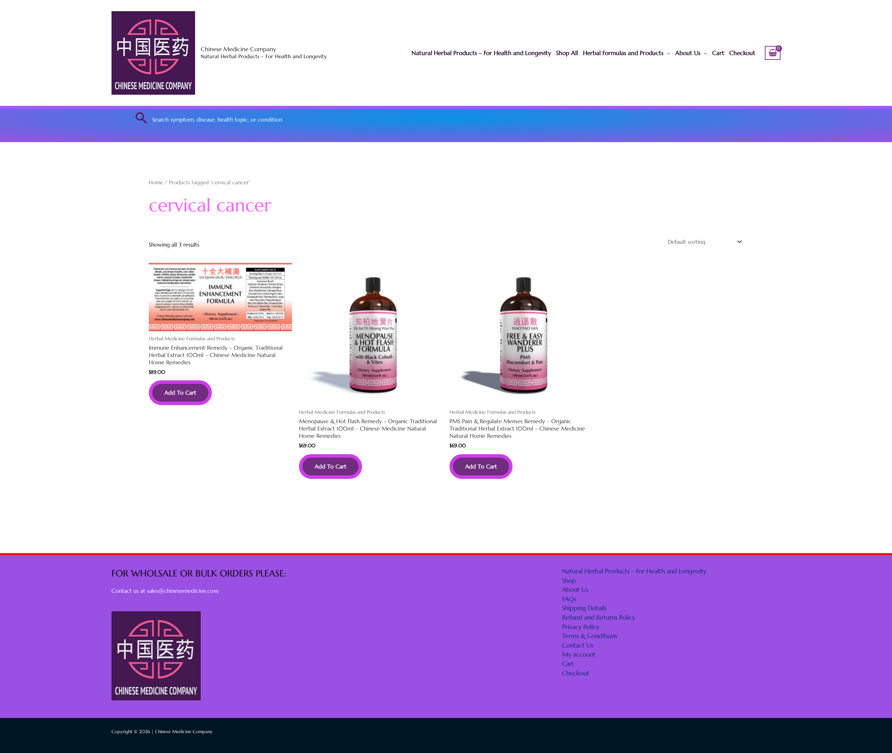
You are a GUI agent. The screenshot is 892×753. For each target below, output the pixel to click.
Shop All (567, 53)
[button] (141, 117)
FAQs (569, 599)
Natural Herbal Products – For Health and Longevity (481, 53)
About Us (687, 53)
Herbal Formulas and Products (623, 53)
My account (579, 654)
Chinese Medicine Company (238, 49)
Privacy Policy (580, 627)
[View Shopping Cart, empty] (772, 53)
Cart (718, 53)
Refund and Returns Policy (598, 617)
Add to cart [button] (180, 392)
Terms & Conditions (589, 636)
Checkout (742, 53)
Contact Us (577, 645)
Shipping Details (584, 608)
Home (156, 182)
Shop (569, 580)
